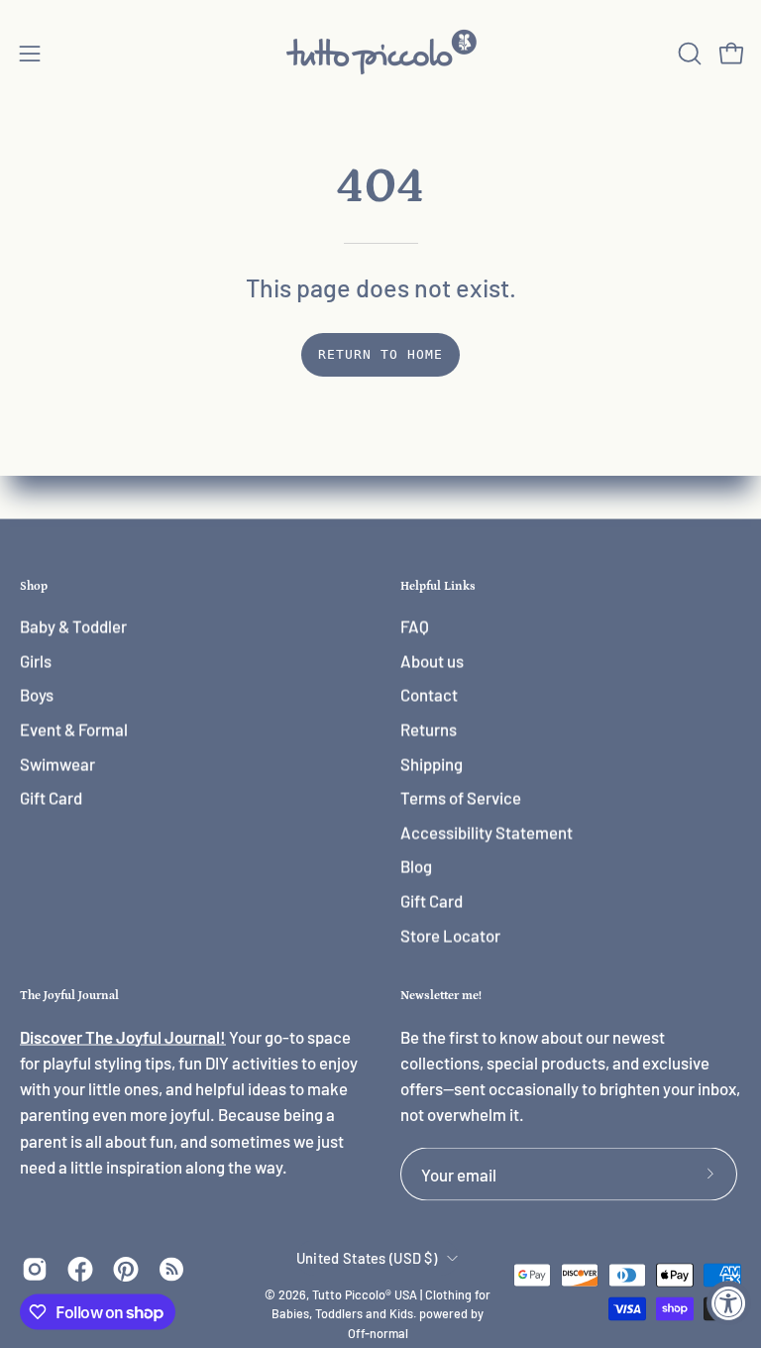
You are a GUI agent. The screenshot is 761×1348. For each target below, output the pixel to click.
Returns (428, 729)
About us (432, 661)
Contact (429, 695)
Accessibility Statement (486, 832)
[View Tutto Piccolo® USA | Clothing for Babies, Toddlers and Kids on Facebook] (80, 1269)
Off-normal (378, 1333)
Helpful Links (438, 586)
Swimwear (57, 763)
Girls (36, 661)
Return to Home (380, 354)
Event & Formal (74, 729)
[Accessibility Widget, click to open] (729, 1303)
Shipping (431, 763)
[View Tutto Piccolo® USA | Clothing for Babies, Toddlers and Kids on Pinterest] (126, 1269)
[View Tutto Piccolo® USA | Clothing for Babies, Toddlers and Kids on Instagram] (35, 1269)
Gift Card (51, 798)
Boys (37, 695)
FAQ (414, 626)
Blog (416, 866)
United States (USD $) (366, 1257)
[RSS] (171, 1269)
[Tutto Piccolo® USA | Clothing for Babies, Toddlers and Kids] (380, 53)
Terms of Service (460, 798)
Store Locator (450, 936)
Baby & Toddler (73, 626)
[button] (688, 53)
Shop (34, 586)
